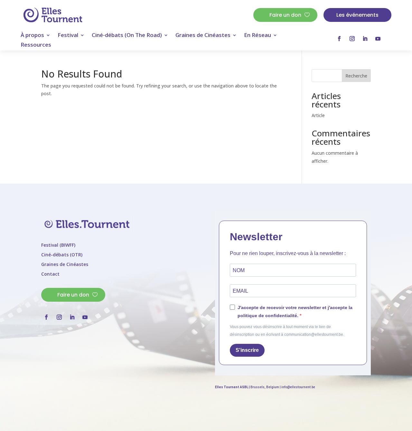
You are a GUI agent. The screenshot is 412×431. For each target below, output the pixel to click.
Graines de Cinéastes (202, 36)
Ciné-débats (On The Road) (127, 36)
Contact (50, 274)
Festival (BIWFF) (58, 245)
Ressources (36, 45)
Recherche (356, 76)
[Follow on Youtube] (378, 38)
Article (318, 115)
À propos (32, 36)
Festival (68, 36)
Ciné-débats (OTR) (61, 255)
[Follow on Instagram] (352, 38)
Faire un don (285, 15)
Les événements (357, 15)
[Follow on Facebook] (339, 38)
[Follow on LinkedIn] (365, 38)
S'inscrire (247, 350)
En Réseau (257, 36)
